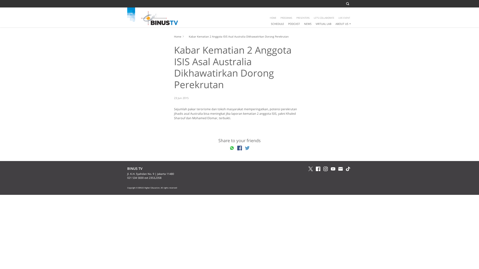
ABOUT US (341, 24)
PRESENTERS (303, 17)
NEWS (308, 24)
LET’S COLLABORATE (324, 17)
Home (177, 36)
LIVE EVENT (344, 17)
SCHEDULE (277, 24)
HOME (273, 17)
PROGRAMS (286, 17)
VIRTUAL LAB (323, 24)
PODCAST (294, 24)
